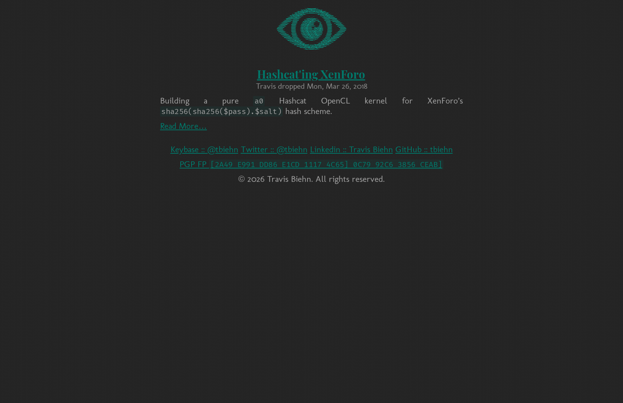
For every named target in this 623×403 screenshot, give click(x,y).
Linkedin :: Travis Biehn (351, 149)
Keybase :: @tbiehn (204, 149)
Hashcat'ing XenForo (311, 74)
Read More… (183, 126)
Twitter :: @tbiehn (274, 149)
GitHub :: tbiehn (424, 149)
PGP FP (311, 164)
